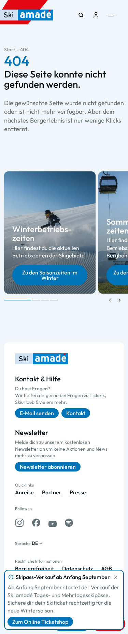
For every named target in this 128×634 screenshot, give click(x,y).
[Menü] (112, 15)
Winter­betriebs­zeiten (42, 233)
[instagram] (19, 523)
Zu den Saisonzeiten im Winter (49, 275)
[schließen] (116, 577)
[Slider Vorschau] (110, 300)
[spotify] (69, 523)
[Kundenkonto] (96, 15)
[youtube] (52, 523)
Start (9, 49)
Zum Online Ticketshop (40, 621)
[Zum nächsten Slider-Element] (120, 300)
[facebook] (36, 523)
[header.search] (80, 15)
